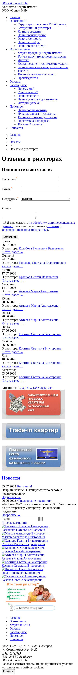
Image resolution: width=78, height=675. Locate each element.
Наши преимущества (32, 35)
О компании (18, 20)
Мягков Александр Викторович (23, 537)
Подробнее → (11, 497)
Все (49, 387)
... (30, 387)
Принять (8, 671)
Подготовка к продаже (33, 120)
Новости (11, 477)
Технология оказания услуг (36, 74)
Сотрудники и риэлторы (34, 28)
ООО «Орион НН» (15, 3)
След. (42, 387)
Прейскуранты (28, 78)
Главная (15, 17)
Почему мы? (26, 88)
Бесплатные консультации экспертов (43, 67)
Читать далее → (12, 252)
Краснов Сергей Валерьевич (38, 277)
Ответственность (29, 38)
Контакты (16, 128)
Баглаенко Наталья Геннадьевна (23, 530)
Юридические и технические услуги (43, 63)
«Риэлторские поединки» (34, 500)
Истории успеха (29, 103)
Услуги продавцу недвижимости (40, 53)
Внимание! (24, 486)
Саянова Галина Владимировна (23, 544)
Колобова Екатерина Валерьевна (41, 248)
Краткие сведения (30, 31)
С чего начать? (28, 92)
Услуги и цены (20, 49)
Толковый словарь (30, 124)
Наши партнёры (29, 42)
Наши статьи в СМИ (32, 45)
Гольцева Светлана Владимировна (42, 262)
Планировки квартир (32, 110)
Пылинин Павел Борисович (21, 572)
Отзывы (15, 81)
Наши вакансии (28, 95)
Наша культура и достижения (38, 99)
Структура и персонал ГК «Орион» (42, 24)
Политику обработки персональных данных (31, 227)
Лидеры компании (14, 522)
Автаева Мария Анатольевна (38, 291)
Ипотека (23, 60)
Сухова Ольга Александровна (22, 580)
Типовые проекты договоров (37, 117)
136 (35, 387)
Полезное (16, 106)
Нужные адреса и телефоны (37, 113)
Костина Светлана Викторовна (40, 334)
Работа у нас (18, 85)
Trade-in (23, 70)
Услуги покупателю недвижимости (42, 56)
